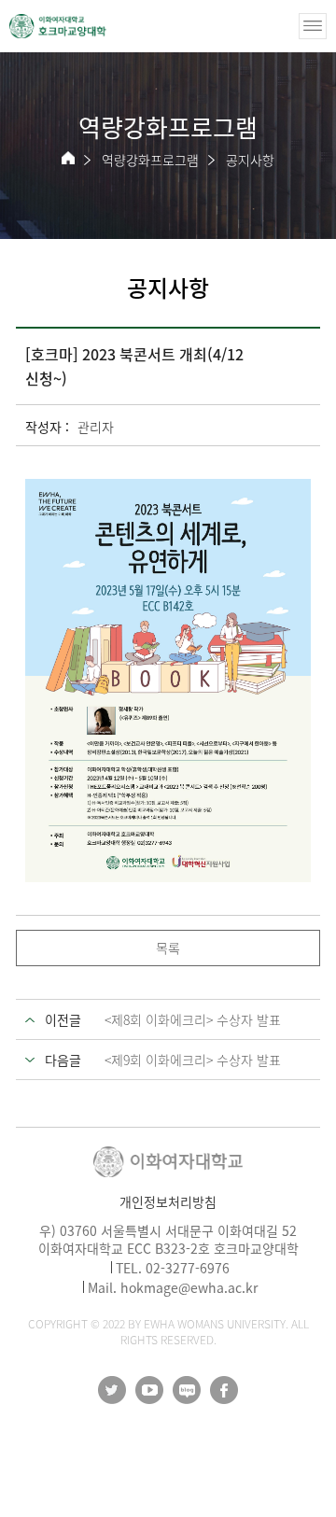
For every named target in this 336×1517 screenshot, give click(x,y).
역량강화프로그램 (150, 159)
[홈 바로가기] (68, 157)
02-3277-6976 (188, 1267)
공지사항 (250, 159)
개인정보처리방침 (168, 1201)
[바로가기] (57, 26)
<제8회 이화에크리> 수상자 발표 (193, 1019)
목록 (168, 947)
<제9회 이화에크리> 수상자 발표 (193, 1059)
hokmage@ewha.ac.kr (189, 1287)
